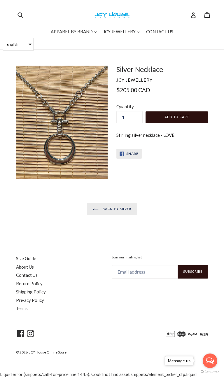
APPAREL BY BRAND (75, 31)
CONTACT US (159, 31)
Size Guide (26, 258)
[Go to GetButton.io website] (210, 372)
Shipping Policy (31, 291)
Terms (22, 308)
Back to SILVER (116, 209)
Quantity (125, 106)
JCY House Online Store (47, 352)
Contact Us (27, 275)
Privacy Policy (30, 300)
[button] (18, 44)
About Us (25, 267)
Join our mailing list (127, 257)
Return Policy (29, 283)
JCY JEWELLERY (122, 31)
